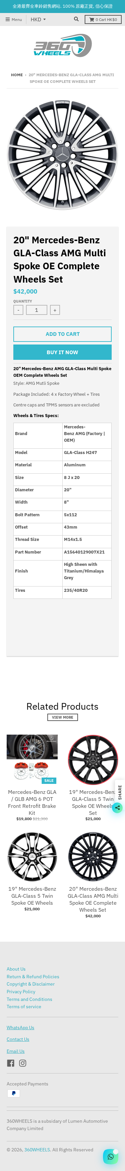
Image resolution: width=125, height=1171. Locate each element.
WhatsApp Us (20, 1028)
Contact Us (18, 1039)
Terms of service (24, 1007)
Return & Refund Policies (33, 977)
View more (62, 717)
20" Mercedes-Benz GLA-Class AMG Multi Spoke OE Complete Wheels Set (93, 899)
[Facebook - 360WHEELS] (11, 1063)
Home (17, 74)
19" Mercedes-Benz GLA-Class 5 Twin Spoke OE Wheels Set (93, 802)
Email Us (16, 1051)
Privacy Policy (21, 992)
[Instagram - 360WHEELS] (23, 1063)
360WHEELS (37, 1150)
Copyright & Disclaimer (31, 984)
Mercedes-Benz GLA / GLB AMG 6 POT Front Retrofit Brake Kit (32, 802)
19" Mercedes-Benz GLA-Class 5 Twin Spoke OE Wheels (32, 895)
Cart (106, 19)
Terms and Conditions (29, 999)
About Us (16, 969)
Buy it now (62, 352)
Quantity (22, 301)
